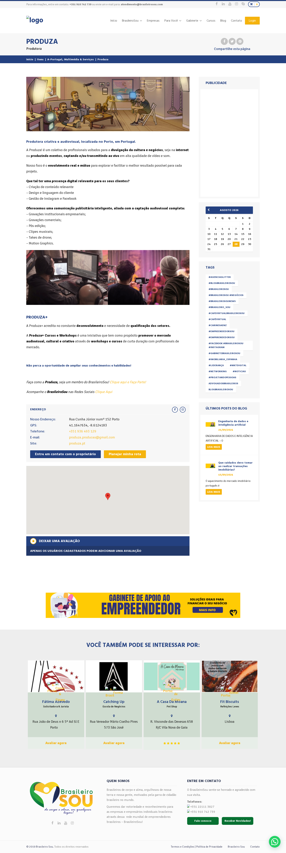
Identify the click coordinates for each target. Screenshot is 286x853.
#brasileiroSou (219, 289)
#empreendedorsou (221, 331)
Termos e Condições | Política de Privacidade (196, 846)
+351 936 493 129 (82, 431)
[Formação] (118, 691)
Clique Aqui (103, 392)
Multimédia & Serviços (79, 59)
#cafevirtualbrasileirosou (227, 313)
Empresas (153, 20)
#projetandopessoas (222, 377)
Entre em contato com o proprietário (65, 454)
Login (252, 20)
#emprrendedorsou (222, 337)
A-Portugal (54, 59)
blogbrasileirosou (221, 389)
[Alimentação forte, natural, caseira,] (230, 676)
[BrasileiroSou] (34, 20)
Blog (223, 20)
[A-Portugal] (52, 688)
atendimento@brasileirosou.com (142, 4)
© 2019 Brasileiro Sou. (40, 846)
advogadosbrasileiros (223, 383)
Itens (40, 59)
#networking (218, 371)
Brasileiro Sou (236, 846)
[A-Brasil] (109, 692)
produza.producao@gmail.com (92, 437)
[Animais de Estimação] (176, 692)
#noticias (239, 371)
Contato (236, 20)
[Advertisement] (230, 142)
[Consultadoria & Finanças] (60, 692)
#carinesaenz (218, 325)
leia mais (213, 447)
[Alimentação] (233, 691)
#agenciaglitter (220, 277)
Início (113, 20)
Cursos (211, 20)
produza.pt (77, 443)
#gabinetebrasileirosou (224, 353)
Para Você (171, 20)
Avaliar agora (56, 743)
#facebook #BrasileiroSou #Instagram (226, 345)
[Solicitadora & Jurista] (56, 676)
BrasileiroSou (130, 20)
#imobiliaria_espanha (223, 359)
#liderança (216, 365)
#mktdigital (238, 365)
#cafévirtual (217, 319)
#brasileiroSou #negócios (226, 295)
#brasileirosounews (222, 301)
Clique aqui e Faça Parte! (128, 382)
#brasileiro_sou (219, 307)
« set (210, 209)
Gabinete (192, 20)
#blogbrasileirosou (222, 283)
